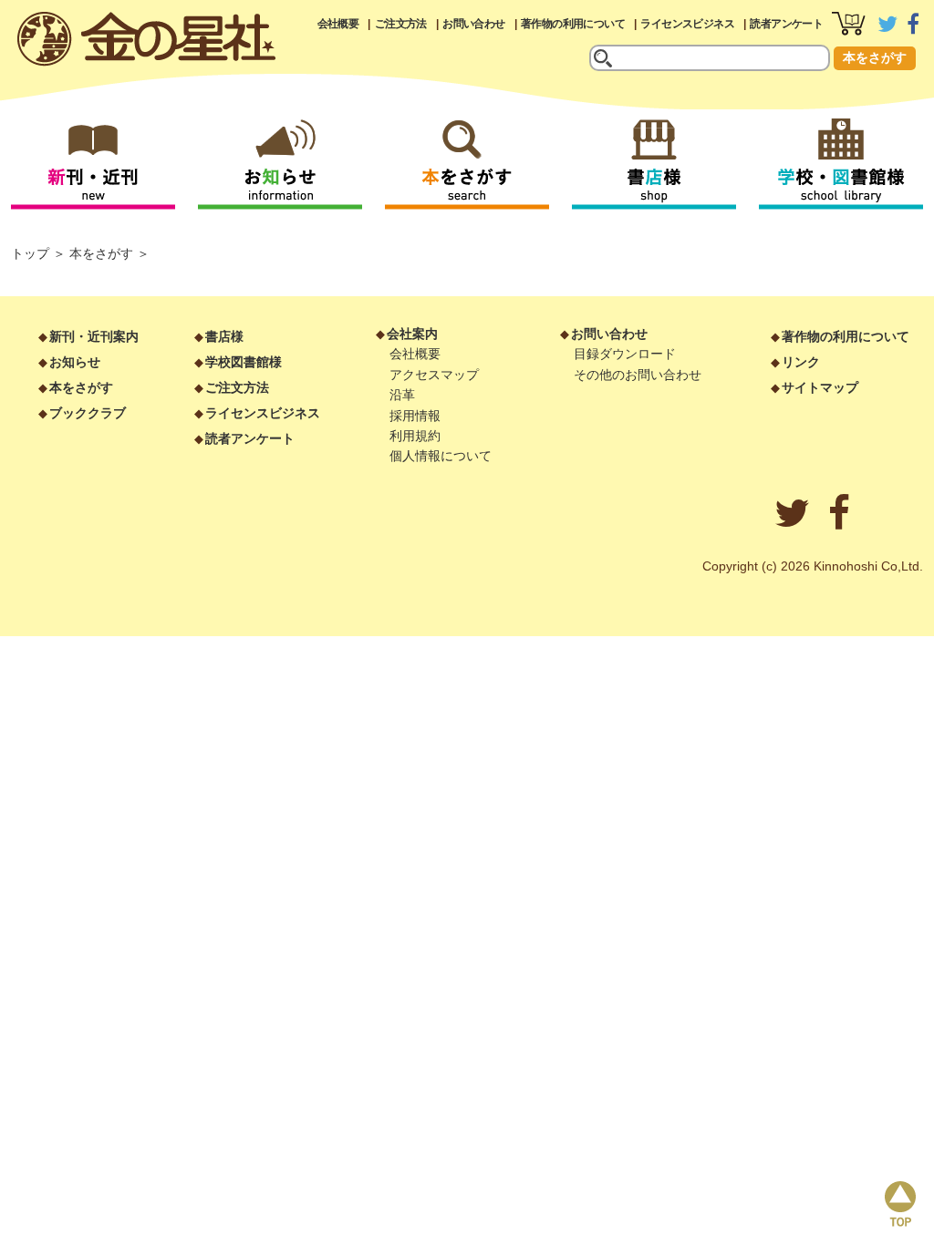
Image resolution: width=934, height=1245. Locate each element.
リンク (801, 362)
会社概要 (338, 23)
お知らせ (74, 362)
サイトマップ (820, 387)
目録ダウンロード (625, 353)
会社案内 (412, 333)
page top (900, 1204)
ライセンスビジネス (687, 23)
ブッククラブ (87, 413)
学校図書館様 (243, 362)
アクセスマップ (434, 374)
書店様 (224, 336)
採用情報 (415, 415)
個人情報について (440, 455)
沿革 (402, 394)
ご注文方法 (401, 23)
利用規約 (415, 435)
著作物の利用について (573, 23)
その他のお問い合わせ (637, 374)
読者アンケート (786, 23)
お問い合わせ (473, 23)
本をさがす (875, 57)
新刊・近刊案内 (94, 336)
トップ (30, 253)
